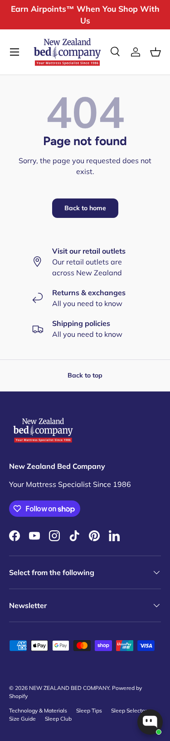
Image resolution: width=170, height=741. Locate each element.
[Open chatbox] (150, 722)
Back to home (85, 208)
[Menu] (14, 52)
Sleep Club (58, 718)
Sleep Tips (89, 710)
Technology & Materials (38, 710)
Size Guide (22, 718)
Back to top (85, 375)
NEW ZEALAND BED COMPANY (69, 687)
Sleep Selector (129, 710)
